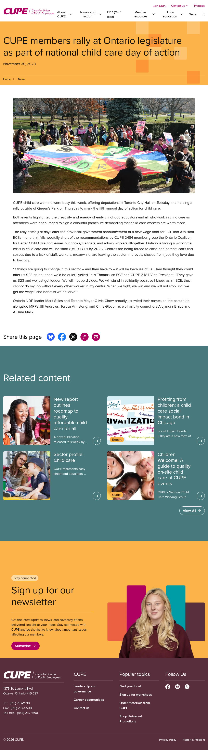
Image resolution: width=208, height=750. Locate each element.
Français (199, 6)
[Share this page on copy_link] (84, 337)
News (193, 14)
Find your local (130, 686)
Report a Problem (194, 740)
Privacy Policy (167, 740)
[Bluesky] (177, 686)
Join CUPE (159, 6)
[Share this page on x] (73, 337)
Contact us (81, 708)
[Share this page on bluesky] (51, 337)
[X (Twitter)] (187, 686)
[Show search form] (203, 14)
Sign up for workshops (135, 694)
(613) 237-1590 (20, 703)
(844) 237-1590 (27, 712)
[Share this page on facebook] (62, 337)
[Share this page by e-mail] (96, 337)
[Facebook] (167, 686)
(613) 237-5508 (21, 708)
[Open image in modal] (104, 145)
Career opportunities (89, 699)
